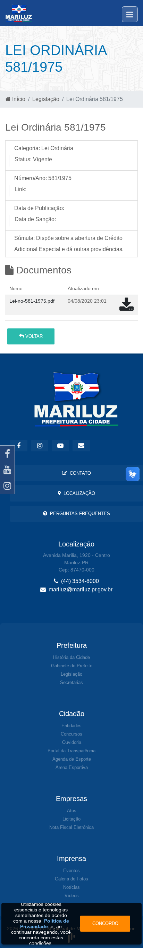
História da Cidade (71, 657)
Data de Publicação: (39, 208)
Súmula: (24, 238)
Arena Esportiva (72, 767)
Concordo (105, 923)
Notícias (71, 887)
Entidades (71, 725)
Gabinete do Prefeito (71, 665)
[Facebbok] (18, 445)
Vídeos (72, 895)
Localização (78, 493)
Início (18, 99)
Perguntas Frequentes (78, 513)
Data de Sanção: (35, 219)
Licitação (71, 819)
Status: (23, 159)
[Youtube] (7, 470)
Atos (71, 810)
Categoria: (27, 148)
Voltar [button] (33, 336)
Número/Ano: (30, 178)
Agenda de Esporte (71, 759)
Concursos (71, 734)
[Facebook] (7, 454)
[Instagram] (7, 486)
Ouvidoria (71, 742)
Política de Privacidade (44, 923)
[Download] (126, 308)
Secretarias (71, 682)
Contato (79, 473)
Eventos (71, 870)
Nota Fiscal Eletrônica (71, 827)
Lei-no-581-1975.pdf (31, 301)
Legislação (45, 99)
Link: (20, 189)
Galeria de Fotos (71, 878)
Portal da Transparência (71, 750)
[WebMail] (81, 445)
